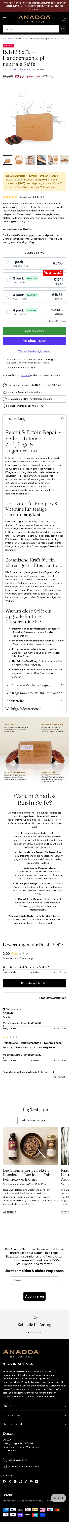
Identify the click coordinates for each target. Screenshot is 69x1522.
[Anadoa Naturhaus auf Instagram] (20, 1481)
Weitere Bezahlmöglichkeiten (34, 351)
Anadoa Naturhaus (20, 69)
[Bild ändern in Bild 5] (53, 160)
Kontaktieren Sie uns (41, 398)
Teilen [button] (55, 1072)
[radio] (34, 263)
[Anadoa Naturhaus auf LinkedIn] (36, 1481)
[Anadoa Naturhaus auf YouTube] (31, 1481)
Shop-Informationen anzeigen (21, 367)
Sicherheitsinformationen (22, 405)
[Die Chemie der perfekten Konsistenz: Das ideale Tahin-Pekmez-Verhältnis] (30, 1146)
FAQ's (41, 405)
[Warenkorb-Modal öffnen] (63, 18)
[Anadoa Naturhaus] (34, 19)
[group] (34, 953)
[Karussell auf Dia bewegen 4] (35, 1332)
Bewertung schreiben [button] (34, 983)
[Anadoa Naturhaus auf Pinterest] (15, 1481)
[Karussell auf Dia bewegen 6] (40, 1332)
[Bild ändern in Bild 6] (64, 160)
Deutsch (8, 1495)
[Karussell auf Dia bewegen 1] (28, 1332)
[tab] (52, 998)
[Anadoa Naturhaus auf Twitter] (10, 1481)
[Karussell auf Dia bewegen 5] (38, 1332)
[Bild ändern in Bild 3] (30, 160)
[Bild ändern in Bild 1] (7, 160)
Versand (25, 375)
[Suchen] (62, 28)
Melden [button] (48, 1072)
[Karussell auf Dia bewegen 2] (30, 1332)
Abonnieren (34, 1296)
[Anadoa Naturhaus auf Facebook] (4, 1481)
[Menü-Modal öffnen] (4, 18)
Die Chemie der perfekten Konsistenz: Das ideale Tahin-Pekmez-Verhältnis (29, 1175)
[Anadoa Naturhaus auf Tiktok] (26, 1481)
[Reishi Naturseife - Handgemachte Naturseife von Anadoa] (34, 118)
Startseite (7, 38)
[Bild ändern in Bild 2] (18, 160)
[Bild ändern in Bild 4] (41, 160)
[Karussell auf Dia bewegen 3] (33, 1332)
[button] (34, 197)
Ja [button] (42, 1072)
